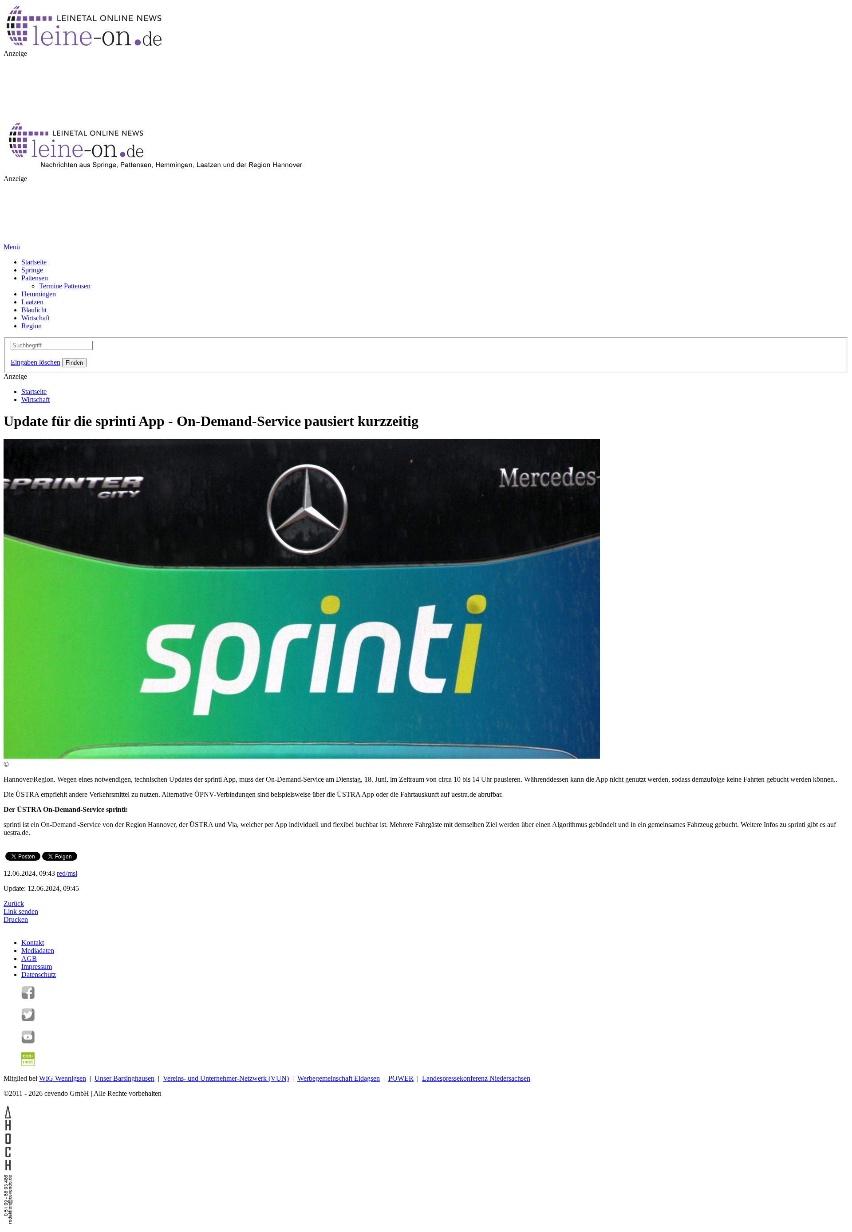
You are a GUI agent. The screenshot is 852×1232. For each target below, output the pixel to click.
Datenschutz (38, 974)
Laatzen (32, 302)
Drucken (16, 919)
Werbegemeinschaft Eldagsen (338, 1078)
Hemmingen (38, 294)
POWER (401, 1078)
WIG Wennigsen (62, 1078)
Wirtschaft (35, 318)
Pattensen (34, 278)
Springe (32, 270)
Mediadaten (37, 950)
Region (31, 326)
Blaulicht (34, 310)
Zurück (14, 903)
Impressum (36, 966)
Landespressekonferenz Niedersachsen (476, 1078)
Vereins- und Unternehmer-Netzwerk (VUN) (226, 1078)
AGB (29, 958)
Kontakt (32, 942)
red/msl (67, 873)
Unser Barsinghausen (124, 1078)
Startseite (34, 262)
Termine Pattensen (65, 286)
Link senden (21, 911)
